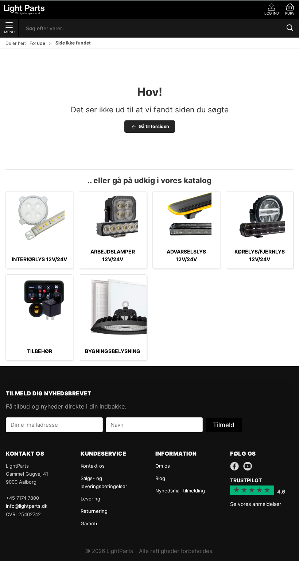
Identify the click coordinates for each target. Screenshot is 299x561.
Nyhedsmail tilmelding (180, 491)
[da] (24, 10)
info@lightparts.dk (26, 506)
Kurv (290, 13)
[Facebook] (234, 466)
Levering (90, 499)
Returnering (94, 511)
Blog (160, 478)
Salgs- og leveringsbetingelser (104, 482)
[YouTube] (247, 466)
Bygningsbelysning (112, 351)
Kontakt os (93, 466)
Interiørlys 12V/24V (39, 259)
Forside (37, 43)
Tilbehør (39, 351)
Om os (162, 466)
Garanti (89, 523)
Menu (9, 32)
